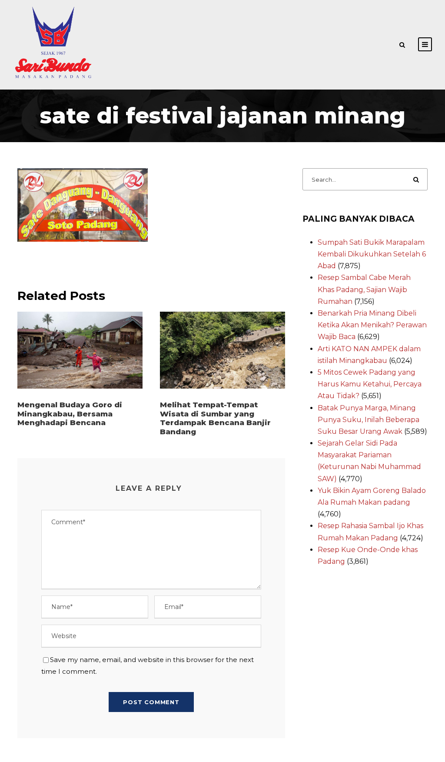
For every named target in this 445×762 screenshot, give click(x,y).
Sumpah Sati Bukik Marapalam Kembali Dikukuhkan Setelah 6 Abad (372, 254)
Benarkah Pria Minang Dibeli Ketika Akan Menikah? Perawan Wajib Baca (372, 325)
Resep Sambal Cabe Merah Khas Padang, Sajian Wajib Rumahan (364, 289)
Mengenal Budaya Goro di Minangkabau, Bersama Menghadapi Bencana (69, 413)
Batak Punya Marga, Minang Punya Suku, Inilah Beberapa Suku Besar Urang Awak (368, 420)
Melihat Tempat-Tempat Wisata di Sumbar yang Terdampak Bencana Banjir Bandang (215, 418)
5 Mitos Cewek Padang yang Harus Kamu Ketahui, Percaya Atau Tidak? (370, 384)
